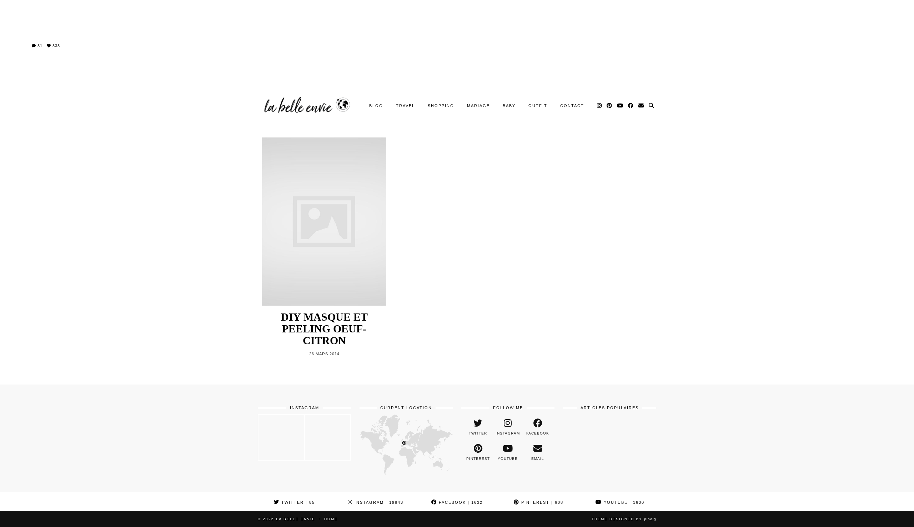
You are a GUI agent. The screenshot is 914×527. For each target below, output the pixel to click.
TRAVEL (405, 106)
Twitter (297, 502)
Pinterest (541, 502)
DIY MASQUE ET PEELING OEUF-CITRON (324, 328)
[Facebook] (631, 105)
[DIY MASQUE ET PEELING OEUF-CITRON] (324, 221)
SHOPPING (441, 106)
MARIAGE (478, 106)
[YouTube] (620, 105)
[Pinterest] (610, 105)
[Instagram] (599, 105)
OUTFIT (537, 106)
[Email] (641, 105)
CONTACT (572, 106)
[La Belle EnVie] (306, 105)
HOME (331, 519)
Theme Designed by (624, 519)
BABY (509, 106)
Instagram (378, 502)
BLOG (376, 106)
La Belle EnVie (295, 519)
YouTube (623, 502)
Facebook (460, 502)
